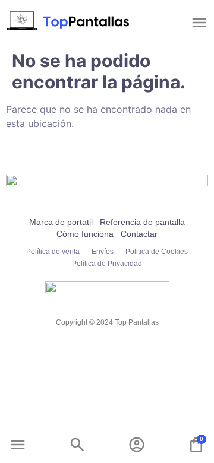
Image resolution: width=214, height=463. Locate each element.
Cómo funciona (85, 234)
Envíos (103, 252)
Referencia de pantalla (142, 222)
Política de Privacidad (107, 263)
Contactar (139, 234)
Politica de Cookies (156, 252)
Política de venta (53, 252)
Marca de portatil (61, 222)
